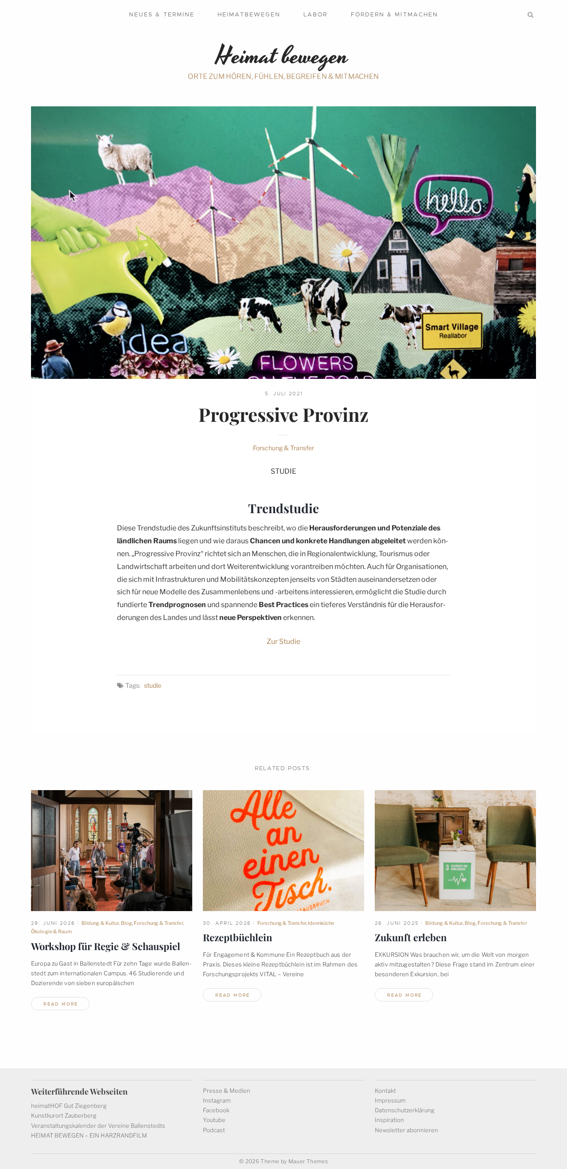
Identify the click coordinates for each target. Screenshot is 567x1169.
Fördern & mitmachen (395, 14)
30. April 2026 (227, 923)
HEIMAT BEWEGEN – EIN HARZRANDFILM (89, 1135)
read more (60, 1004)
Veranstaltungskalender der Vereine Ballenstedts (98, 1125)
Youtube (214, 1119)
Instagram (217, 1100)
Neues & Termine (161, 14)
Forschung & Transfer (283, 448)
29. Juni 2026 (53, 923)
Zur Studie (283, 641)
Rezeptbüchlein (237, 937)
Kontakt (385, 1090)
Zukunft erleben (411, 937)
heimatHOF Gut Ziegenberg (69, 1105)
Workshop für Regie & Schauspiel (105, 946)
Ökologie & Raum (51, 931)
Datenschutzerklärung (405, 1110)
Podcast (214, 1130)
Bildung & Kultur (100, 923)
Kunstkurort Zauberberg (64, 1115)
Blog (126, 923)
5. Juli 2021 (284, 393)
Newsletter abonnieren (406, 1130)
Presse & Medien (226, 1090)
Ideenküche (321, 923)
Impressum (390, 1100)
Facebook (216, 1110)
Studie (152, 685)
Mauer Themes (308, 1161)
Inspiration (389, 1119)
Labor (315, 14)
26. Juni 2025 (397, 923)
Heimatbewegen (248, 14)
